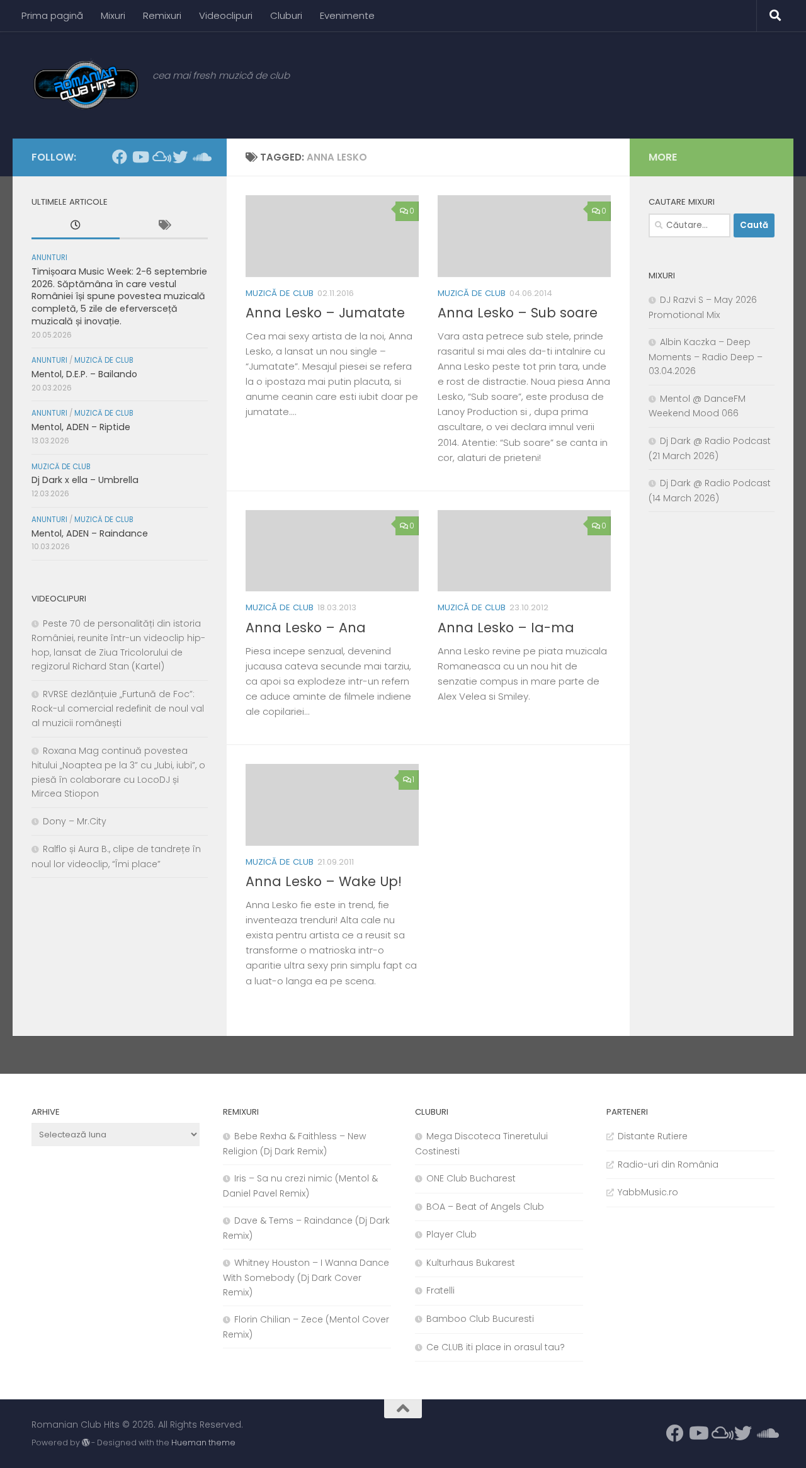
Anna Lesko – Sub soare (518, 313)
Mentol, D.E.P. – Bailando (84, 374)
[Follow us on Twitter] (180, 156)
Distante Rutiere (653, 1136)
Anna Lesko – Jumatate (325, 313)
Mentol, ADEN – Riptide (80, 427)
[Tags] (164, 226)
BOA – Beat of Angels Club (485, 1206)
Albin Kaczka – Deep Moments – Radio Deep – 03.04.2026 (706, 356)
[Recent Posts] (75, 226)
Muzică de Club (280, 293)
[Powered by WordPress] (85, 1443)
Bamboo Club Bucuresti (480, 1318)
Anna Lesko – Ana (306, 627)
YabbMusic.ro (648, 1192)
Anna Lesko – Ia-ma (506, 627)
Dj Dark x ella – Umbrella (85, 480)
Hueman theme (203, 1442)
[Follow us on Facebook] (119, 156)
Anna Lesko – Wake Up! (324, 881)
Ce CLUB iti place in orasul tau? (495, 1347)
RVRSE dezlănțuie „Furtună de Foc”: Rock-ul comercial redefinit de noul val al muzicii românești (117, 708)
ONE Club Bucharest (471, 1178)
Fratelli (440, 1290)
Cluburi (286, 15)
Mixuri (113, 15)
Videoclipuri (226, 15)
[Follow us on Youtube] (139, 156)
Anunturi (49, 258)
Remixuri (162, 15)
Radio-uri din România (668, 1164)
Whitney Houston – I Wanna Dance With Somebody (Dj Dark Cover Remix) (306, 1277)
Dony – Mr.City (74, 821)
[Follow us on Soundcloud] (200, 156)
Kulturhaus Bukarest (470, 1262)
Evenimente (347, 15)
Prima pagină (52, 15)
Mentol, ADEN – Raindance (89, 533)
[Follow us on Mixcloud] (159, 156)
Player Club (451, 1234)
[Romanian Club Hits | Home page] (85, 85)
